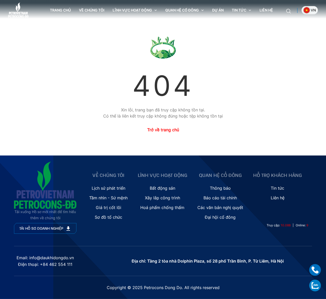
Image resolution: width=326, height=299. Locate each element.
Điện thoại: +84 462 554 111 (45, 264)
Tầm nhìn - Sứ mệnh (108, 197)
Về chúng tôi (91, 10)
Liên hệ (266, 10)
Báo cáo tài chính (220, 197)
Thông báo (220, 188)
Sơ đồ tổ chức (108, 217)
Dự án (218, 10)
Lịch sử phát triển (108, 188)
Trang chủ (60, 10)
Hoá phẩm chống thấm (162, 207)
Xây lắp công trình (162, 197)
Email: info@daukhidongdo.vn (45, 257)
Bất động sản (162, 188)
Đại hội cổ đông (220, 217)
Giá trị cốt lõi (108, 207)
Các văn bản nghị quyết (220, 207)
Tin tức (277, 188)
